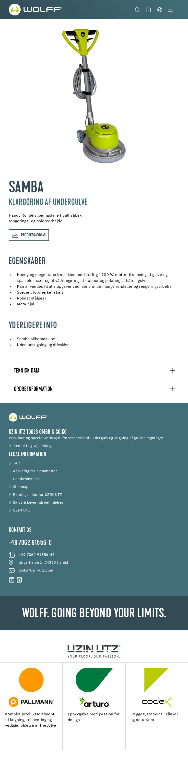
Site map (20, 487)
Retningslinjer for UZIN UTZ (37, 495)
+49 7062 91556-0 (30, 543)
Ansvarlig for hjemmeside (35, 471)
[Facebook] (20, 580)
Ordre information (33, 389)
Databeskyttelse (27, 479)
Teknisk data (27, 371)
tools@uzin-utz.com (36, 570)
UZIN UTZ (21, 510)
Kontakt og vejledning (32, 446)
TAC (16, 463)
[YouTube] (12, 580)
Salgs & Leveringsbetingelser (38, 502)
